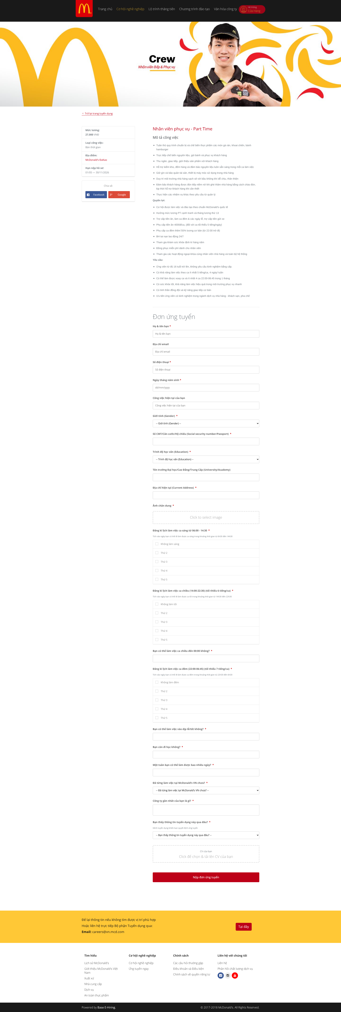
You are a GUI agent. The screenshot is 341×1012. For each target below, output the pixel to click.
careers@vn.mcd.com (108, 932)
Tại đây (243, 927)
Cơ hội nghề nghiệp (130, 9)
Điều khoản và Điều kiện (188, 969)
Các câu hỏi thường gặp (188, 963)
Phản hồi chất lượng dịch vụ (235, 969)
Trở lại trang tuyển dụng (98, 113)
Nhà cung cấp (93, 984)
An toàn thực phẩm (96, 995)
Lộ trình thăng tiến (161, 9)
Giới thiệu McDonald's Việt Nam (101, 971)
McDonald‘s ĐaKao (96, 160)
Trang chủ (105, 9)
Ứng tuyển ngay (139, 969)
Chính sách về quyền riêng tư (191, 974)
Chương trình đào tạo (194, 9)
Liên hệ (222, 963)
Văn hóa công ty (225, 9)
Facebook (98, 194)
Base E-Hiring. (107, 1007)
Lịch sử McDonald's (96, 963)
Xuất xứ (89, 978)
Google (122, 194)
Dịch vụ (89, 990)
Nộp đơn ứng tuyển (206, 877)
